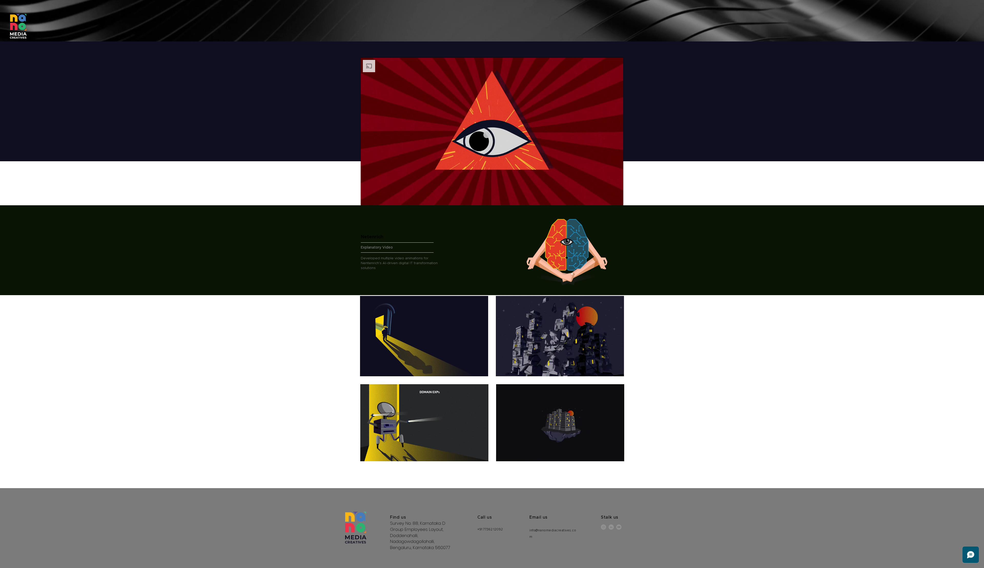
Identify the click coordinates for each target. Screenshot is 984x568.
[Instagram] (603, 527)
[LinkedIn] (611, 527)
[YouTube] (618, 527)
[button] (481, 370)
